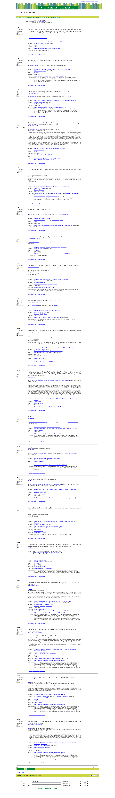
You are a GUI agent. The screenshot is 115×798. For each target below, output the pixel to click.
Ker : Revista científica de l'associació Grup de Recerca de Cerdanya (45, 484)
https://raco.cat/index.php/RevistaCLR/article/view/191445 (48, 48)
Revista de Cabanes (34, 242)
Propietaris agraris (51, 69)
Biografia (36, 186)
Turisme (36, 148)
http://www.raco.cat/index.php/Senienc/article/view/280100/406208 (50, 465)
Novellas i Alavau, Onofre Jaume (42, 745)
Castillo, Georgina (46, 355)
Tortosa (55, 284)
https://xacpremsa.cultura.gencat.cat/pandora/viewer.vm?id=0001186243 (52, 253)
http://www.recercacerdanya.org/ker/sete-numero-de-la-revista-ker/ (50, 497)
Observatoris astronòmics (63, 69)
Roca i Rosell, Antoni (39, 566)
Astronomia (63, 42)
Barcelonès (49, 606)
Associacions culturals (39, 42)
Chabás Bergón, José (33, 548)
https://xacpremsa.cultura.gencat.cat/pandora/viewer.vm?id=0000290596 (52, 225)
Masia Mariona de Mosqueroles (41, 351)
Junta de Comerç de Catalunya (42, 747)
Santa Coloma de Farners (40, 284)
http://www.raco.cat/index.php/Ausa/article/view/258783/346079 (49, 660)
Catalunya (41, 190)
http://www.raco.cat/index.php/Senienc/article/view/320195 (48, 433)
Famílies (48, 218)
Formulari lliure (94, 775)
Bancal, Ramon (37, 401)
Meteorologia (63, 186)
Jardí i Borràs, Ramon (39, 188)
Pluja (68, 186)
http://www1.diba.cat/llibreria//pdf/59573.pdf (44, 362)
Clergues (48, 279)
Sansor (35, 494)
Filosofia (55, 305)
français (96, 1)
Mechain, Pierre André (39, 428)
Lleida (41, 314)
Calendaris (65, 398)
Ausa (30, 589)
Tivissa (35, 151)
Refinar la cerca (43, 21)
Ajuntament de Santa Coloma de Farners (44, 287)
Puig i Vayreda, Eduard (33, 62)
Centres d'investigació (63, 279)
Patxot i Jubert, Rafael (39, 102)
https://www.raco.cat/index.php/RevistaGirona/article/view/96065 (50, 76)
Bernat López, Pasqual (33, 678)
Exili (61, 100)
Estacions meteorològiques (69, 100)
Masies (43, 347)
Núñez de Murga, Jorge (40, 609)
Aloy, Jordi (30, 480)
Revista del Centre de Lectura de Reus (38, 38)
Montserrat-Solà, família (57, 220)
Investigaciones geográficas (35, 129)
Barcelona (36, 314)
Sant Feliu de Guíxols (39, 103)
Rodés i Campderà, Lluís (40, 43)
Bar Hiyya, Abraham (39, 312)
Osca (45, 314)
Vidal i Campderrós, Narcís (41, 652)
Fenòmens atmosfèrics (56, 649)
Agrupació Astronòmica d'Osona (42, 697)
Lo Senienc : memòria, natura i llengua (38, 422)
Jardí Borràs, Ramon (39, 150)
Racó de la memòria (73, 422)
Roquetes (50, 284)
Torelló (36, 748)
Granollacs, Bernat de (39, 561)
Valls (35, 221)
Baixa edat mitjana (38, 398)
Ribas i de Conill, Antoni (40, 71)
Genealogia (42, 247)
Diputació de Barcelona (39, 358)
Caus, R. (36, 355)
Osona (36, 699)
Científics (43, 100)
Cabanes (36, 72)
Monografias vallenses (63, 214)
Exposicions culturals (51, 347)
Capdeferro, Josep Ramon (40, 491)
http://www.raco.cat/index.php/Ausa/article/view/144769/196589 (49, 704)
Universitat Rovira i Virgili (52, 196)
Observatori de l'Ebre (39, 282)
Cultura (31, 214)
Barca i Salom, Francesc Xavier (35, 632)
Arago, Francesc (67, 428)
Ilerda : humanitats (33, 305)
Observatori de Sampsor (40, 492)
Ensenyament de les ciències (60, 742)
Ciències (70, 65)
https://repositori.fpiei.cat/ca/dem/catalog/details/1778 (47, 317)
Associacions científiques (58, 694)
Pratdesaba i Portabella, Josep (41, 696)
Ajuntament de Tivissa (39, 196)
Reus (35, 45)
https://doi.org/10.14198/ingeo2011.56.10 (44, 159)
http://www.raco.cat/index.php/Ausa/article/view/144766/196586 (49, 752)
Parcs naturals (37, 347)
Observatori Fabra (38, 604)
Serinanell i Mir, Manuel (62, 696)
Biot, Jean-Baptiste (57, 428)
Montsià (36, 430)
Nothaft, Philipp (31, 377)
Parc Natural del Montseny (56, 351)
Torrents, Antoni (38, 702)
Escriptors (77, 347)
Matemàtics (42, 310)
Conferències (49, 42)
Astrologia (52, 398)
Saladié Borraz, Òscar (33, 125)
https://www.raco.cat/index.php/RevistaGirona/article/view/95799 (50, 107)
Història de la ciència (39, 601)
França (41, 403)
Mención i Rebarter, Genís (34, 238)
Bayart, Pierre (31, 418)
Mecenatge (37, 100)
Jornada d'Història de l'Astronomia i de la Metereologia (47, 610)
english (92, 1)
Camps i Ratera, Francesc (40, 193)
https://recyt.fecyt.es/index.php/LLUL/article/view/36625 (47, 406)
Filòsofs (36, 310)
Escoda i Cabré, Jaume (56, 193)
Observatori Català (48, 604)
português (83, 1)
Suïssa (48, 103)
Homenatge (42, 186)
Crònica (68, 42)
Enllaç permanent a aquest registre (37, 54)
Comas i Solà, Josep (39, 220)
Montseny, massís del (39, 352)
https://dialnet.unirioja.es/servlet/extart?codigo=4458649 (47, 158)
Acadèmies (43, 650)
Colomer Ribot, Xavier (33, 93)
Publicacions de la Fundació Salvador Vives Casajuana (47, 552)
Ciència (76, 398)
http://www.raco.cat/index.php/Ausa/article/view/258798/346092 (49, 612)
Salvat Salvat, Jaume (39, 155)
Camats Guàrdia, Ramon (33, 302)
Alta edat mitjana (56, 310)
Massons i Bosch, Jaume (72, 193)
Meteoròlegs (49, 100)
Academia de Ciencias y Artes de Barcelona (45, 653)
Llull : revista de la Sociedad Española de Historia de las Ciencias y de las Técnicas (49, 380)
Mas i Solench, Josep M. (33, 267)
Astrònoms (56, 42)
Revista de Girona (33, 65)
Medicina (71, 398)
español (88, 1)
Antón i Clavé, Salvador (51, 155)
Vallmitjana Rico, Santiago (34, 585)
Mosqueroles (49, 352)
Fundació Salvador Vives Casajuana (43, 568)
